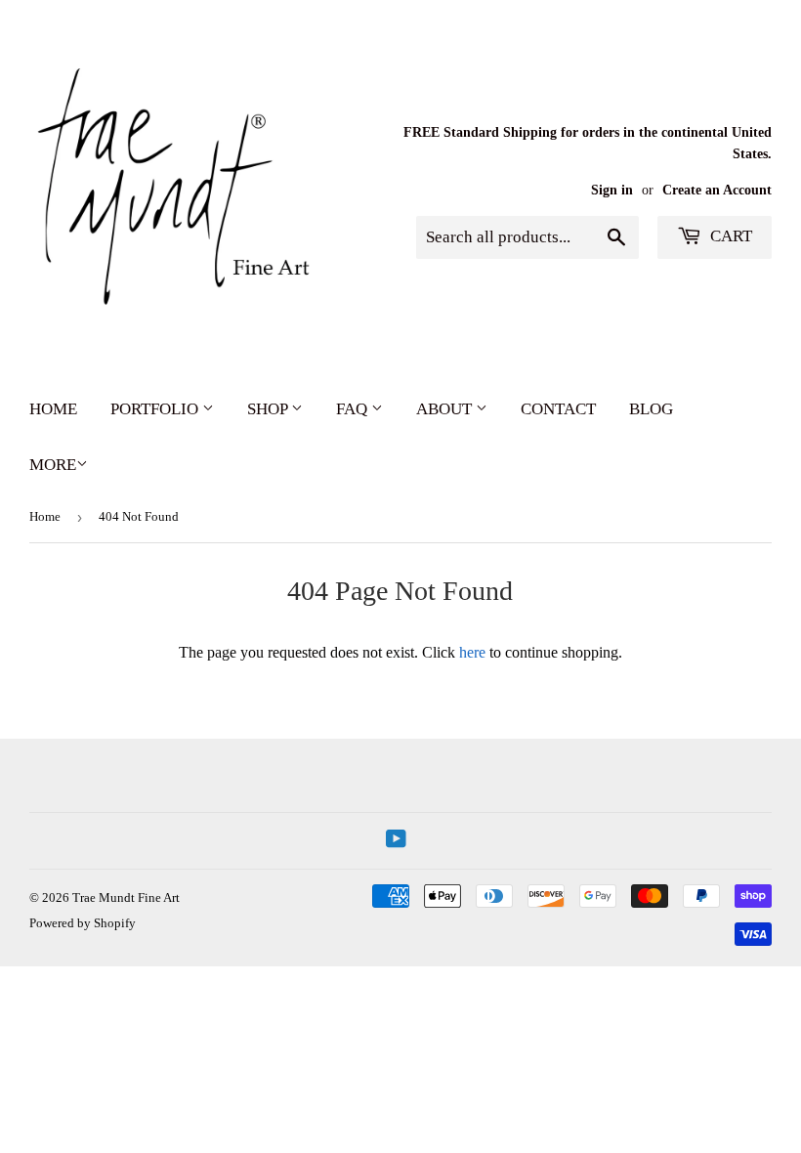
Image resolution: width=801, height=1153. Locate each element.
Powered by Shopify (82, 923)
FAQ (353, 409)
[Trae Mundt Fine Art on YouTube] (396, 841)
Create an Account (717, 190)
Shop (269, 409)
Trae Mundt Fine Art (126, 897)
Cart (729, 236)
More (52, 464)
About (446, 409)
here (472, 652)
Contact (558, 409)
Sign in (612, 190)
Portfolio (156, 409)
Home (53, 409)
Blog (651, 409)
